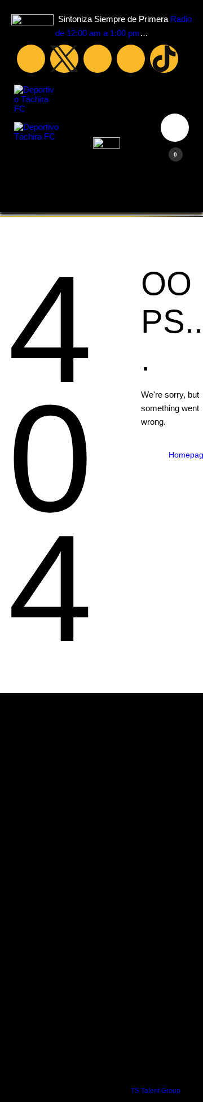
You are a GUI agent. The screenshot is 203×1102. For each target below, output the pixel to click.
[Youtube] (97, 59)
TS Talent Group (155, 1091)
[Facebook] (31, 59)
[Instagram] (131, 59)
